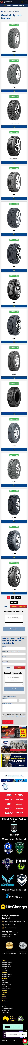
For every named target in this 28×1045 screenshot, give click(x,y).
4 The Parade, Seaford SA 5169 (15, 921)
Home (4, 11)
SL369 (14, 517)
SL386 (14, 553)
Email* (4, 657)
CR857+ (14, 51)
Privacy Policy (10, 716)
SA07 (14, 266)
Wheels (4, 972)
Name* (4, 646)
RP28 (14, 230)
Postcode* (5, 662)
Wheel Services (6, 988)
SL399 (14, 589)
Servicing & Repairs (7, 984)
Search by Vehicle (7, 962)
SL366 (14, 481)
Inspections (5, 982)
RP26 (14, 194)
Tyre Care (4, 968)
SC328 (14, 374)
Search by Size (6, 964)
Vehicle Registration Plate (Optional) (9, 697)
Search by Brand (6, 966)
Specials (4, 990)
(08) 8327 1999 (10, 925)
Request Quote (8, 722)
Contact (4, 992)
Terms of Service (20, 716)
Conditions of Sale (21, 1040)
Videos (4, 999)
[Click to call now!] (22, 2)
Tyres (3, 960)
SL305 (14, 446)
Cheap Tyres (5, 1012)
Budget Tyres (5, 1010)
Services (4, 978)
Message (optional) (7, 703)
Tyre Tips (4, 970)
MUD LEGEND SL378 (14, 123)
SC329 (14, 410)
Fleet (3, 994)
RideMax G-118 (14, 159)
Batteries (4, 980)
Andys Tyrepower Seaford (15, 5)
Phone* (11, 651)
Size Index (4, 1006)
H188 (14, 87)
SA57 (14, 338)
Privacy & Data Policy (11, 1040)
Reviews (4, 1001)
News (4, 996)
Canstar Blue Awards (7, 1008)
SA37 (14, 302)
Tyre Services (5, 986)
